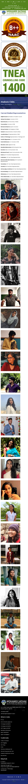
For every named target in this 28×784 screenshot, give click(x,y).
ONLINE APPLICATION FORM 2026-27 (13, 7)
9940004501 (3, 770)
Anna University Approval (6, 722)
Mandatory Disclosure (6, 730)
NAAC (8, 1)
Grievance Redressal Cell (6, 749)
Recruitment (4, 755)
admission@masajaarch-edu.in (8, 713)
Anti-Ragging (4, 742)
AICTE (19, 1)
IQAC (3, 1)
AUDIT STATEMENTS (5, 734)
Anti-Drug (3, 745)
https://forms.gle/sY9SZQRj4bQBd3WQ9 (10, 766)
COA (24, 1)
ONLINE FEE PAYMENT (6, 8)
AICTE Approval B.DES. (5, 728)
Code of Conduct (5, 740)
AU (15, 3)
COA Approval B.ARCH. (6, 724)
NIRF (13, 1)
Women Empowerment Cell (7, 751)
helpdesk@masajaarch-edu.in (7, 763)
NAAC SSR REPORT (5, 732)
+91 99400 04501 (4, 711)
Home (2, 104)
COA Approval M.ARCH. (6, 726)
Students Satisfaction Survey (7, 753)
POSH (2, 747)
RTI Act (2, 719)
